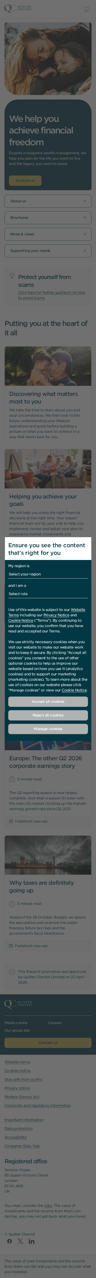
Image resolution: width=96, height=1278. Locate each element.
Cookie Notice (20, 620)
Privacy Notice (56, 615)
